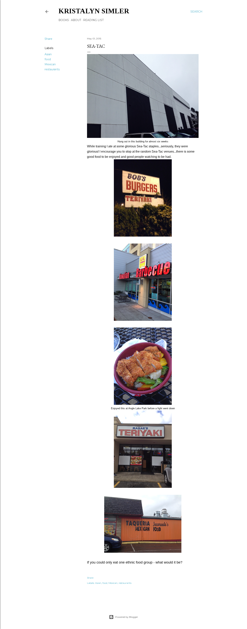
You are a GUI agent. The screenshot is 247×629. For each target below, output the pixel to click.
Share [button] (48, 39)
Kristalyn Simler (93, 11)
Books (63, 20)
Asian (48, 54)
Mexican (50, 64)
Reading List (93, 20)
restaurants (52, 69)
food (48, 59)
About (76, 20)
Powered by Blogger (126, 616)
